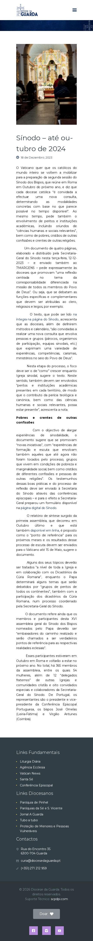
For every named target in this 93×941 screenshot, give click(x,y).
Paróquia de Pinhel (34, 802)
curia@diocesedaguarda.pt (41, 861)
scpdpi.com (59, 899)
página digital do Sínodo (38, 508)
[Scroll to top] (85, 930)
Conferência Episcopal (36, 785)
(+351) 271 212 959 (34, 868)
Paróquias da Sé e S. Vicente (41, 808)
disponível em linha (44, 530)
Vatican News (30, 773)
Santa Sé (26, 779)
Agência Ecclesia (32, 767)
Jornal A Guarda (31, 814)
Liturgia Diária (30, 761)
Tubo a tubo (29, 820)
